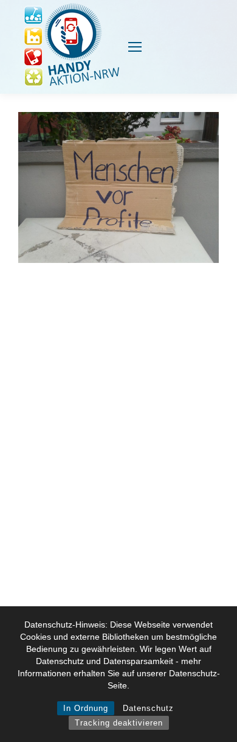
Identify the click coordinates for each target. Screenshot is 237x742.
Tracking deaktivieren (119, 722)
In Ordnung (85, 708)
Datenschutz (148, 708)
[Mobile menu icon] (135, 47)
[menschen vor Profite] (118, 187)
